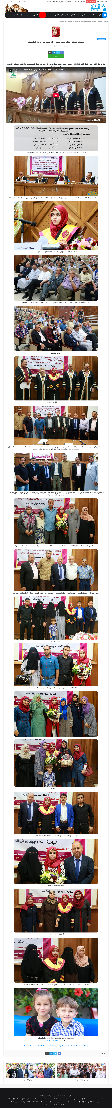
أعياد (86, 1101)
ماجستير (59, 1096)
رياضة (24, 1098)
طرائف (41, 1098)
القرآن (22, 15)
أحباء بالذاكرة (64, 15)
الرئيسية (69, 1096)
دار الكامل (28, 1101)
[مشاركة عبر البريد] (54, 52)
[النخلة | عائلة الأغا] (99, 8)
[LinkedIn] (51, 1053)
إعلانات (100, 1101)
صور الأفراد (49, 1096)
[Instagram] (8, 1)
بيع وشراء (10, 1098)
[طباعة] (50, 52)
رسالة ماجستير (12, 1101)
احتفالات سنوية (20, 1101)
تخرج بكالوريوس (54, 1104)
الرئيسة (105, 21)
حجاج (77, 1101)
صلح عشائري (54, 1101)
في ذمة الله (78, 1098)
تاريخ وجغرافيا (35, 1101)
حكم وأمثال (47, 1098)
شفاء (47, 1104)
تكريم (81, 1101)
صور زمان (71, 1101)
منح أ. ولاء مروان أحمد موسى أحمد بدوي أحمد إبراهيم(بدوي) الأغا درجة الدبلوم (62, 1)
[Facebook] (16, 1)
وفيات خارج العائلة (93, 1101)
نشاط (66, 1101)
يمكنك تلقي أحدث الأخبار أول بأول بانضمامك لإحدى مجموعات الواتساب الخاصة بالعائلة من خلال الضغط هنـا (56, 1046)
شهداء (42, 15)
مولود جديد (96, 1098)
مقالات (72, 1098)
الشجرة (72, 15)
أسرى (28, 15)
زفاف (102, 1098)
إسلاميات (35, 1098)
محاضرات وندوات (64, 1098)
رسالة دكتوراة (62, 1104)
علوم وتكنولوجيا (17, 1098)
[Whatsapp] (19, 1)
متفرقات (85, 1098)
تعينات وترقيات (55, 1098)
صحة (29, 1098)
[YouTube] (11, 1)
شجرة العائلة (43, 1096)
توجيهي (35, 15)
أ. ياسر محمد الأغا (53, 1040)
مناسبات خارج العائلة (97, 21)
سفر (90, 1098)
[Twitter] (14, 1)
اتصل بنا (15, 15)
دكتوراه (54, 1096)
